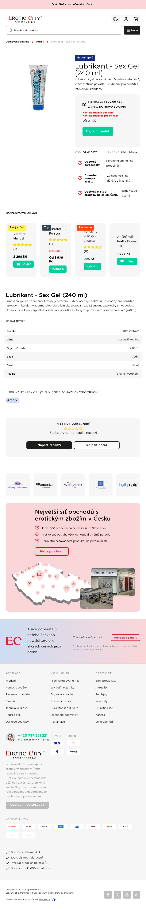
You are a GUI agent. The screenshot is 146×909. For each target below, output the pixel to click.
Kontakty (101, 701)
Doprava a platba (62, 694)
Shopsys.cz (44, 899)
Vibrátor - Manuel (20, 236)
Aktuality (101, 687)
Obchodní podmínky (64, 715)
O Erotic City (104, 708)
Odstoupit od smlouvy (27, 805)
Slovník (10, 701)
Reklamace (58, 722)
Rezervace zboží (61, 701)
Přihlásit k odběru (125, 637)
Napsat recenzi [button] (49, 445)
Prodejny (101, 694)
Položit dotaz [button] (96, 445)
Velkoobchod (104, 722)
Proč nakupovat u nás (65, 681)
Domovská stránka (17, 42)
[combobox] (64, 30)
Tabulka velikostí (17, 708)
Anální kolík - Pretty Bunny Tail (127, 241)
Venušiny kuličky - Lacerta (90, 236)
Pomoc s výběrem (17, 687)
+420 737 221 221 (33, 735)
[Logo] (25, 19)
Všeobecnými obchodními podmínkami (53, 893)
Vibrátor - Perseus (56, 231)
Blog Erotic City (105, 681)
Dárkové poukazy (17, 722)
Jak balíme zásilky (62, 687)
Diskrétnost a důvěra (64, 708)
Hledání (11, 681)
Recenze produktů (18, 694)
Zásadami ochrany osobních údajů (120, 646)
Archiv (40, 42)
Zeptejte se (13, 715)
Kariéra (100, 715)
